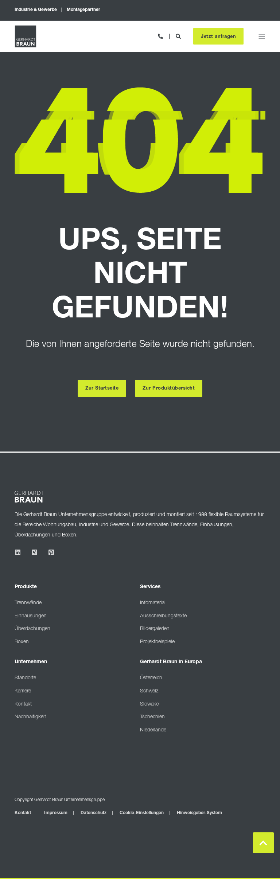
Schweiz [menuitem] (149, 691)
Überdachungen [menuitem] (32, 629)
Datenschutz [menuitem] (93, 813)
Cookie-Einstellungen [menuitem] (142, 813)
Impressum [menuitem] (55, 813)
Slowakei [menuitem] (150, 704)
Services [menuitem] (150, 587)
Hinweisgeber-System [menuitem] (199, 813)
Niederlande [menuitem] (153, 730)
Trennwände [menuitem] (28, 603)
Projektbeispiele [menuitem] (157, 642)
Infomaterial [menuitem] (153, 603)
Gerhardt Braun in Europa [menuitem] (171, 662)
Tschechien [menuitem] (152, 717)
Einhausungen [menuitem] (31, 616)
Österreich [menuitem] (151, 678)
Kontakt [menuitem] (23, 704)
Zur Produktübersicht (169, 388)
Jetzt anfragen (218, 36)
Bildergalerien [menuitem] (155, 629)
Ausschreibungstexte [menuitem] (163, 616)
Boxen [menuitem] (22, 642)
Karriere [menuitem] (23, 691)
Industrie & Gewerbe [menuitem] (36, 10)
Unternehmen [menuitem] (31, 662)
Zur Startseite (101, 388)
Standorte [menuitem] (25, 678)
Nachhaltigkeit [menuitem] (30, 717)
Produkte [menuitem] (26, 587)
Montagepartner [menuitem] (83, 10)
